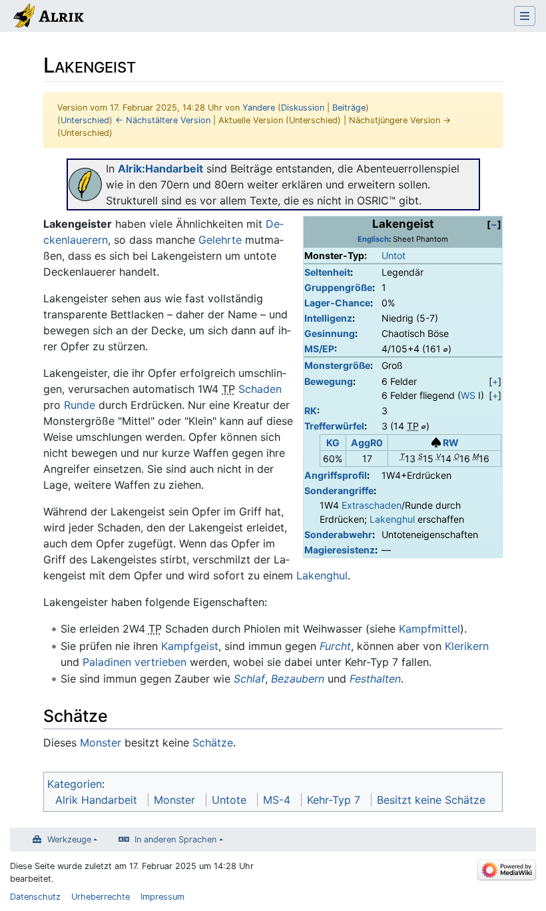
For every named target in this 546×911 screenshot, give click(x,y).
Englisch (373, 239)
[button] (494, 224)
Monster (100, 742)
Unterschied (85, 120)
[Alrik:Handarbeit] (85, 183)
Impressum (162, 897)
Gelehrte (220, 239)
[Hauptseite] (48, 17)
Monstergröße (337, 365)
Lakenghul (392, 519)
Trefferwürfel (334, 426)
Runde (79, 405)
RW (451, 442)
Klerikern (467, 646)
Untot (394, 255)
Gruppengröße (338, 287)
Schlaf (249, 678)
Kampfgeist (189, 646)
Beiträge (349, 108)
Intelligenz (328, 318)
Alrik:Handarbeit (160, 168)
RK (310, 410)
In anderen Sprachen (175, 839)
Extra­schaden (372, 505)
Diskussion (302, 108)
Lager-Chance (337, 302)
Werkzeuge (69, 839)
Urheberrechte (100, 897)
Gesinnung (329, 333)
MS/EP (319, 348)
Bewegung (328, 381)
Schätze (212, 742)
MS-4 (276, 799)
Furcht (335, 646)
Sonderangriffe (339, 490)
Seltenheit (327, 272)
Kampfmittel (429, 628)
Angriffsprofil (335, 475)
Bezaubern (297, 678)
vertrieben (160, 662)
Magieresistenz (339, 549)
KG (333, 442)
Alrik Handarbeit (96, 799)
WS (468, 395)
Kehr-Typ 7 (333, 799)
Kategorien (74, 783)
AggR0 (367, 442)
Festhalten (375, 678)
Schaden (260, 389)
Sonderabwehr (338, 534)
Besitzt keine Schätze (431, 799)
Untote (229, 799)
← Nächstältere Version (162, 120)
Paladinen (107, 662)
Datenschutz (35, 897)
